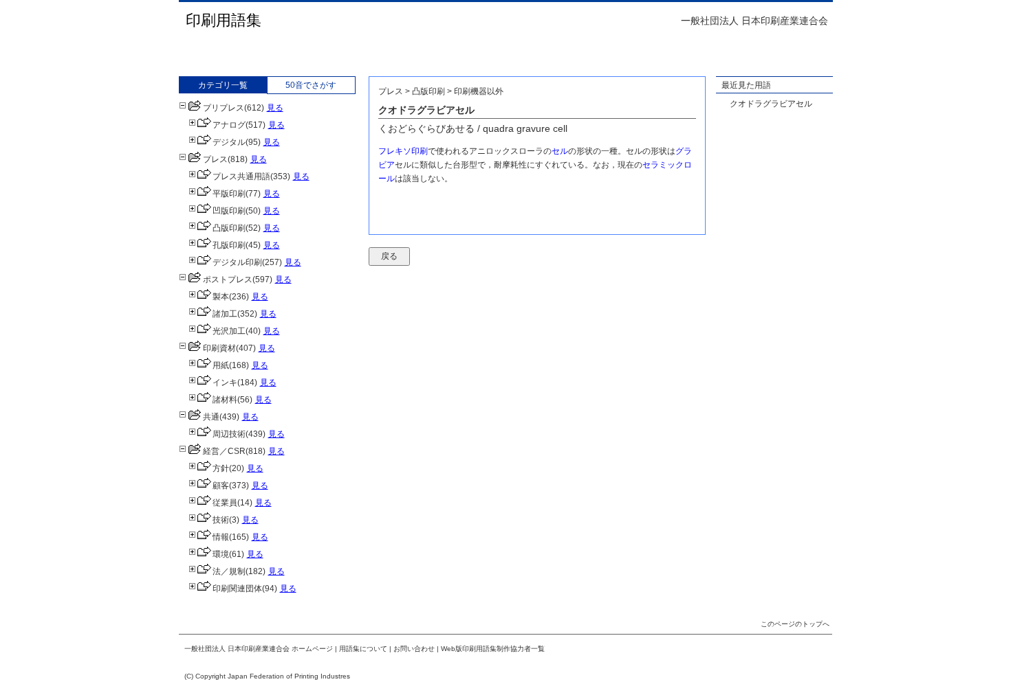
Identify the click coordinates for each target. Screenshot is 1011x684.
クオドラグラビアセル (771, 104)
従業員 (225, 503)
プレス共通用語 (241, 176)
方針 (221, 468)
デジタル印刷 (237, 262)
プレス (215, 159)
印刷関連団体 (237, 588)
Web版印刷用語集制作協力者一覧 (493, 648)
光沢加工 (229, 331)
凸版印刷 (229, 228)
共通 (211, 417)
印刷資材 (219, 348)
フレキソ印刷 (403, 151)
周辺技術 (229, 434)
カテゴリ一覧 (223, 85)
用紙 (221, 365)
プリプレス (223, 108)
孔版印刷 (229, 245)
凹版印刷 (229, 211)
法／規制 (229, 571)
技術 (221, 520)
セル (560, 151)
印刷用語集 (223, 20)
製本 (221, 296)
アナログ (229, 125)
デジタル (229, 142)
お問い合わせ (414, 648)
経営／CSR (224, 451)
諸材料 (225, 399)
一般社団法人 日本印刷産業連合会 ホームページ (258, 648)
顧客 (221, 485)
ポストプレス (227, 279)
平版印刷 (229, 193)
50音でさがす (310, 85)
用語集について (363, 648)
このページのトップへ (795, 624)
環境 (221, 554)
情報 (221, 537)
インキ (225, 382)
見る (275, 108)
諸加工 (225, 314)
